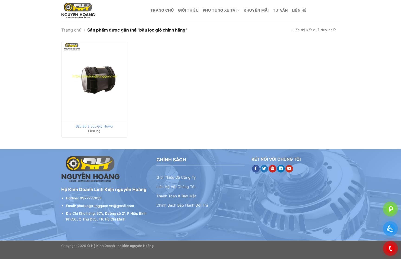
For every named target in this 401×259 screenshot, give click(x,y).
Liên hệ (299, 10)
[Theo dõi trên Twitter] (264, 169)
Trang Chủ (162, 10)
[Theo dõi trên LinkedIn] (281, 169)
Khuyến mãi (256, 10)
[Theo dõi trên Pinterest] (272, 169)
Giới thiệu (188, 10)
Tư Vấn (280, 10)
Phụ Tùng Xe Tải (219, 10)
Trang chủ (71, 29)
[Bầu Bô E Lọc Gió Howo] (94, 81)
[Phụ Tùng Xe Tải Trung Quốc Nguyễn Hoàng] (102, 10)
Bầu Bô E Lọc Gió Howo (94, 126)
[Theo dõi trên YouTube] (289, 169)
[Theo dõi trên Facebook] (256, 169)
